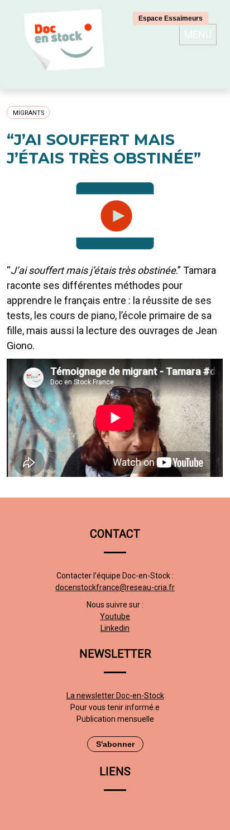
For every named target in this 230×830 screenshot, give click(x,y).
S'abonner (115, 744)
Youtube (115, 616)
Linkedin (115, 628)
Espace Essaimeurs (170, 18)
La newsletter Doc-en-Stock (115, 695)
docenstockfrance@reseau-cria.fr (115, 587)
